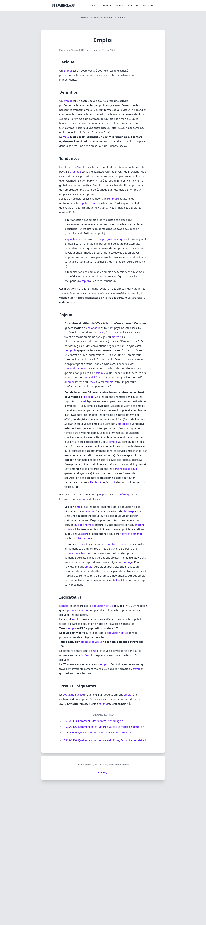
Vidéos (119, 5)
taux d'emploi (86, 655)
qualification (74, 239)
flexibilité (88, 396)
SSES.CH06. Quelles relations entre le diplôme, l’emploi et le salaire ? (105, 740)
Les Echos (148, 5)
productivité (89, 377)
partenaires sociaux (125, 469)
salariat (92, 328)
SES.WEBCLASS (63, 5)
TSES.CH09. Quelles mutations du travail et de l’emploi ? (97, 732)
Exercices (133, 5)
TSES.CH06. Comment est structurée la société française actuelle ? (104, 726)
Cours (105, 5)
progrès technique (113, 239)
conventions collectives (78, 368)
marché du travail (82, 538)
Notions (92, 5)
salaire (100, 373)
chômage (75, 171)
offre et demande (132, 534)
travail (100, 332)
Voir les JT (103, 772)
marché (116, 337)
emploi (67, 70)
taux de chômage (84, 525)
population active (89, 203)
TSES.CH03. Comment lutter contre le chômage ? (93, 721)
